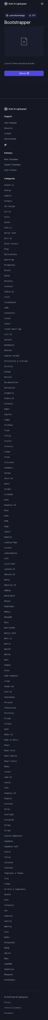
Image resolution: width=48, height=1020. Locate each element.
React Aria (9, 750)
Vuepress (8, 916)
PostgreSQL (9, 942)
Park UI (8, 692)
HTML (6, 521)
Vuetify (8, 921)
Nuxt (6, 660)
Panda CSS (9, 686)
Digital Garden (11, 356)
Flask (7, 430)
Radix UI (8, 734)
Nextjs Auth (10, 633)
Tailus (7, 857)
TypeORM (8, 964)
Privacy (7, 1002)
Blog (6, 249)
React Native (10, 756)
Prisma (7, 718)
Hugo (6, 526)
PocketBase (9, 980)
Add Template (10, 123)
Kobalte (8, 537)
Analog (7, 190)
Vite (6, 900)
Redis (7, 937)
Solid (7, 809)
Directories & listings (16, 361)
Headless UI (10, 505)
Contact (7, 133)
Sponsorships (10, 139)
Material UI (10, 585)
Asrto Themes (10, 170)
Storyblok (9, 820)
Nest (6, 622)
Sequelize (9, 969)
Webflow (8, 926)
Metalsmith (9, 596)
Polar (7, 670)
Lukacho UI (9, 569)
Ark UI (7, 212)
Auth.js (8, 228)
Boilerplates (10, 254)
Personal (8, 702)
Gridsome (8, 494)
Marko (7, 580)
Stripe (7, 830)
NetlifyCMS (9, 628)
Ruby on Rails (11, 740)
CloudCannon (10, 302)
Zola (6, 932)
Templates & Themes (13, 873)
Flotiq (7, 436)
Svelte (7, 852)
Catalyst (8, 286)
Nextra (7, 644)
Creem (7, 681)
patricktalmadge (17, 15)
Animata (8, 201)
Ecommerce (9, 393)
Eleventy (8, 404)
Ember (7, 409)
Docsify (8, 377)
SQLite (7, 953)
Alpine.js (9, 185)
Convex (7, 318)
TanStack (8, 868)
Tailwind (8, 862)
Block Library (11, 244)
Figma (7, 420)
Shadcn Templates (12, 165)
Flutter (8, 441)
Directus (8, 366)
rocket (7, 772)
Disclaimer (8, 1013)
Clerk (7, 297)
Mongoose (8, 974)
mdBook (7, 590)
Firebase (8, 425)
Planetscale (10, 708)
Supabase (8, 841)
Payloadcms (9, 697)
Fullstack (9, 462)
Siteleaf (8, 804)
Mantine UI (9, 574)
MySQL (7, 948)
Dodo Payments (11, 676)
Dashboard (9, 345)
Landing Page (10, 542)
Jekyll (7, 532)
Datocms (8, 350)
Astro (7, 217)
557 (34, 15)
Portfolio (9, 713)
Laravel (8, 548)
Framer (7, 452)
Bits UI (8, 238)
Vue (5, 910)
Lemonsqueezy (10, 553)
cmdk (6, 308)
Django (7, 372)
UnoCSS (7, 894)
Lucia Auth (9, 564)
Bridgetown (9, 265)
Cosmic (7, 324)
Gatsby (7, 473)
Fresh (7, 457)
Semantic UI (10, 793)
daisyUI (8, 340)
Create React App (12, 329)
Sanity (7, 782)
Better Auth (10, 233)
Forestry (8, 446)
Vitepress (9, 905)
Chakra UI (9, 292)
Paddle (7, 665)
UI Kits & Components (15, 889)
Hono (6, 516)
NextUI (7, 649)
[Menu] (42, 3)
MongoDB (8, 617)
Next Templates (11, 159)
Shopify (8, 798)
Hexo (6, 510)
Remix (7, 766)
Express (8, 414)
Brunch (7, 270)
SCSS (6, 788)
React (7, 745)
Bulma (7, 276)
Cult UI (8, 334)
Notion (7, 654)
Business (8, 281)
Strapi (7, 825)
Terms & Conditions (12, 1008)
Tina (6, 878)
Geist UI (8, 478)
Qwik (6, 729)
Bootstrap (9, 260)
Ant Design (9, 206)
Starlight (9, 814)
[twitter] (24, 145)
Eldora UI (9, 398)
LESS (6, 558)
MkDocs (7, 612)
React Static (10, 761)
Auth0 (7, 222)
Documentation (11, 382)
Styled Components (13, 836)
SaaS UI (8, 777)
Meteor (7, 601)
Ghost (7, 484)
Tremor (7, 884)
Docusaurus (9, 388)
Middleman (9, 606)
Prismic (8, 724)
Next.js (8, 638)
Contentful (9, 313)
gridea (7, 489)
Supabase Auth (11, 846)
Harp (6, 500)
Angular (8, 196)
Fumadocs (8, 468)
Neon (6, 958)
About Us (8, 128)
